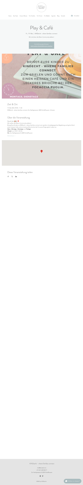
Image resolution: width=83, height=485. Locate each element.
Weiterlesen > (11, 136)
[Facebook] (43, 476)
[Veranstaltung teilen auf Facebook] (8, 176)
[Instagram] (40, 476)
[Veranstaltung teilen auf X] (12, 176)
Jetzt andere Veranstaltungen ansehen (41, 46)
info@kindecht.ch (41, 468)
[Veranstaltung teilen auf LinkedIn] (16, 176)
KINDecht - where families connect (42, 463)
